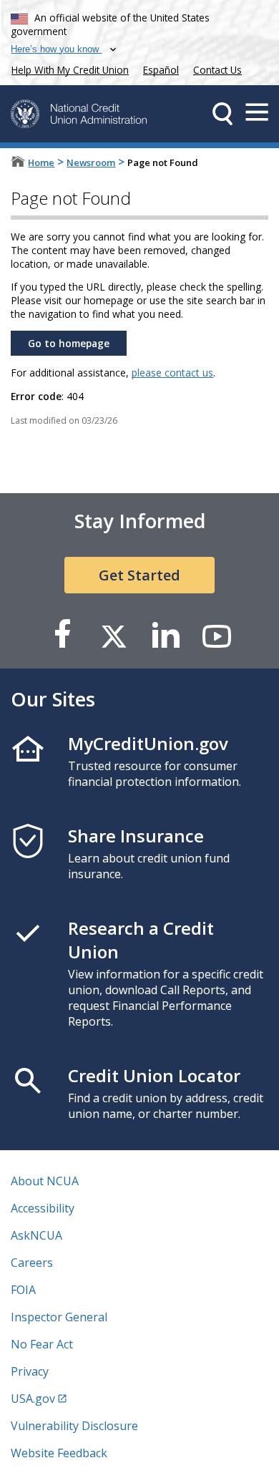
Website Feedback (59, 1453)
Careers (32, 1262)
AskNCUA (36, 1235)
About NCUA (45, 1181)
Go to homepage (68, 343)
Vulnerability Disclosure (74, 1426)
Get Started (139, 575)
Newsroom (91, 162)
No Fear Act (42, 1344)
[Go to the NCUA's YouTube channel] (217, 635)
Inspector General (59, 1317)
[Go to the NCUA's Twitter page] (114, 635)
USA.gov (33, 1398)
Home (41, 162)
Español (161, 70)
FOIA (23, 1290)
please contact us (172, 372)
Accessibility (42, 1208)
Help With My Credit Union (67, 68)
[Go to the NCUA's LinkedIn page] (165, 635)
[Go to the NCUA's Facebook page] (62, 635)
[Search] (222, 113)
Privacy (30, 1371)
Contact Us (217, 70)
